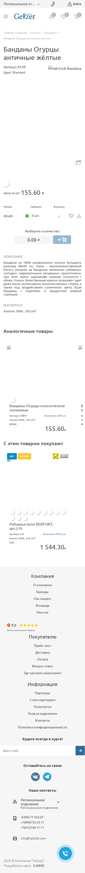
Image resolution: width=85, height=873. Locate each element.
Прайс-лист (42, 645)
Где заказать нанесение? (42, 673)
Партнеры (42, 693)
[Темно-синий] (19, 512)
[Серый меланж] (12, 518)
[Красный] (57, 512)
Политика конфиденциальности (42, 727)
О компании (42, 585)
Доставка (42, 652)
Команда (42, 605)
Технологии (42, 707)
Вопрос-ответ (42, 666)
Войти (77, 4)
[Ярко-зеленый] (50, 512)
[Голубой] (63, 512)
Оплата (42, 659)
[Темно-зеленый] (38, 512)
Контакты (42, 720)
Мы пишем (42, 599)
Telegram (47, 776)
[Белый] (12, 512)
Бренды (42, 592)
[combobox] (41, 802)
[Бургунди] (25, 518)
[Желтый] (6, 183)
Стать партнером (42, 700)
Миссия (42, 612)
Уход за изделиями (42, 713)
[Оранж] (31, 512)
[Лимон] (12, 400)
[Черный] (19, 518)
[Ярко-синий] (25, 512)
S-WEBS (38, 866)
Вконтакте (35, 776)
